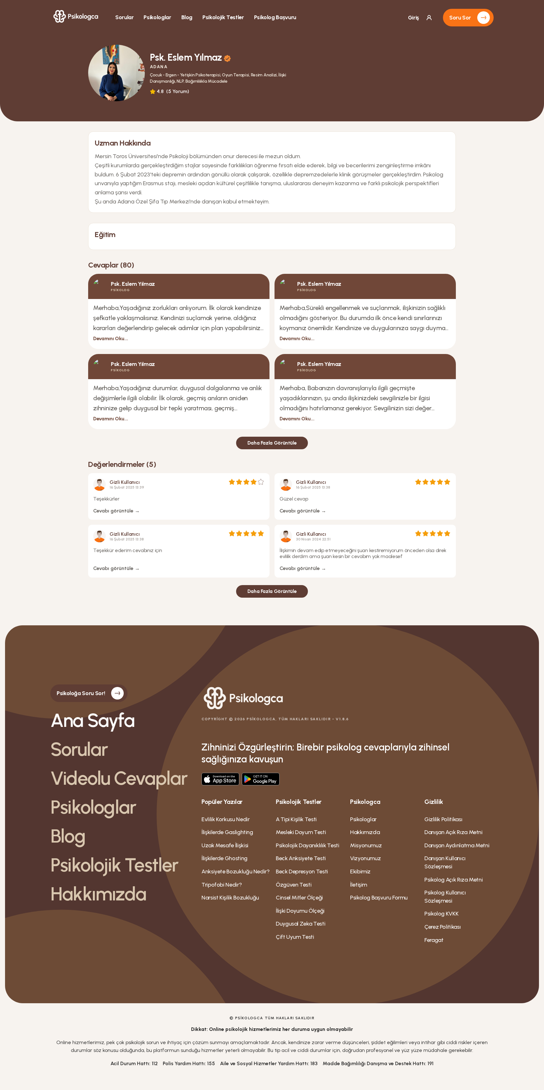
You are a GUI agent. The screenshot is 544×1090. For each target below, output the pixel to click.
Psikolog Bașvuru (275, 17)
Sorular (124, 17)
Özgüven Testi (293, 884)
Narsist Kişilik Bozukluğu (230, 897)
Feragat (433, 940)
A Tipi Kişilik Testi (296, 819)
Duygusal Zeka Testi (300, 923)
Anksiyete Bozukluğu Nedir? (235, 871)
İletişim (358, 884)
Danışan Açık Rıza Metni (453, 832)
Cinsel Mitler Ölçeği (299, 897)
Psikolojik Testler (223, 17)
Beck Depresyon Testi (302, 871)
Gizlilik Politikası (443, 819)
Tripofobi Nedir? (221, 884)
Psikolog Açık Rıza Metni (453, 879)
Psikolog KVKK (441, 913)
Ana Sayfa (92, 720)
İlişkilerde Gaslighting (227, 832)
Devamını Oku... (110, 338)
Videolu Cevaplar (118, 778)
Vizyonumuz (365, 858)
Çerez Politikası (442, 926)
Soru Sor (460, 17)
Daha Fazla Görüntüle (272, 443)
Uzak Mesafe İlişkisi (224, 845)
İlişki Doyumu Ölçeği (300, 910)
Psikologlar (157, 17)
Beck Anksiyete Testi (301, 858)
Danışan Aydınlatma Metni (456, 845)
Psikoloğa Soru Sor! (81, 693)
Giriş (413, 17)
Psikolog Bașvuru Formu (379, 897)
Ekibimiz (360, 871)
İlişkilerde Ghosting (224, 858)
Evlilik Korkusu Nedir (225, 819)
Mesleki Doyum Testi (301, 832)
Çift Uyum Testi (295, 936)
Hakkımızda (98, 894)
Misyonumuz (366, 845)
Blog (187, 17)
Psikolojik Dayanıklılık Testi (307, 845)
